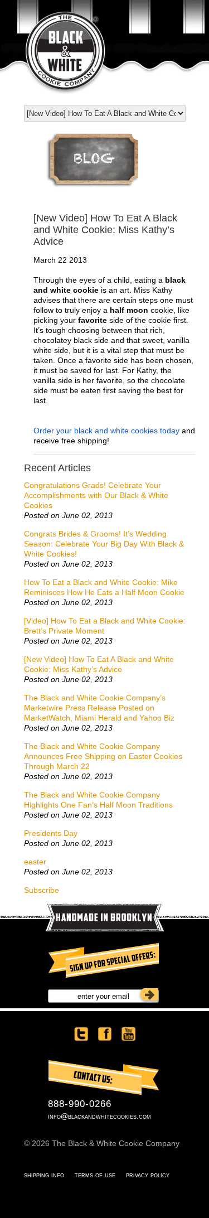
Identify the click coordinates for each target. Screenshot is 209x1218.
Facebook (105, 1034)
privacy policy (147, 1175)
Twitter (81, 1034)
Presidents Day (50, 833)
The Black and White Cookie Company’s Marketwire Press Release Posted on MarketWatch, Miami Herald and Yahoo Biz (99, 707)
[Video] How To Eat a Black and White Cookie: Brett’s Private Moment (105, 625)
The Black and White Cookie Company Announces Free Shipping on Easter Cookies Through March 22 (103, 756)
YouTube (128, 1034)
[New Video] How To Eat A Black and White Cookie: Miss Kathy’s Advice (99, 664)
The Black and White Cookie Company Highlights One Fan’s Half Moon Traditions (98, 799)
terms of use (95, 1175)
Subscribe (41, 890)
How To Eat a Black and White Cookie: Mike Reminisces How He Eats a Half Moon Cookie (104, 587)
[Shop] (92, 185)
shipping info (44, 1175)
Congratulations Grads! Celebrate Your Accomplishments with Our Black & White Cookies (96, 495)
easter (35, 861)
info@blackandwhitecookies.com (99, 1116)
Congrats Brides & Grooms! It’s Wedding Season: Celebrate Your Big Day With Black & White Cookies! (104, 543)
